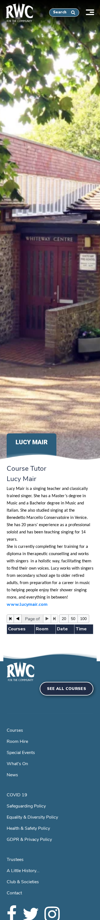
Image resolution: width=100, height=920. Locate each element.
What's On (17, 764)
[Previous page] (18, 618)
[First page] (10, 618)
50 (73, 618)
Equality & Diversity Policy (32, 817)
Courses (15, 730)
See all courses (66, 688)
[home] (16, 11)
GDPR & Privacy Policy (29, 839)
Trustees (15, 859)
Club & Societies (23, 882)
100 (83, 618)
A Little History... (23, 871)
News (12, 775)
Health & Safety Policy (28, 828)
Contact (14, 893)
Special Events (21, 753)
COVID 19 (17, 795)
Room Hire (17, 741)
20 (64, 618)
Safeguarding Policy (26, 806)
